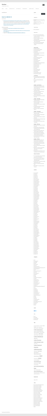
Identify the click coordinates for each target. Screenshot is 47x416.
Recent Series (42, 19)
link (34, 276)
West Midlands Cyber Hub (37, 63)
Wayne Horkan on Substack (37, 389)
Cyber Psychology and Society (38, 57)
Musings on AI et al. (36, 64)
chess (34, 265)
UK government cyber (36, 372)
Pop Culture (35, 68)
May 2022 (35, 217)
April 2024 (35, 203)
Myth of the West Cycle (37, 69)
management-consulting (37, 277)
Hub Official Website (39, 397)
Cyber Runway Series (37, 70)
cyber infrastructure (40, 331)
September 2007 (36, 248)
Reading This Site (11, 8)
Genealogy (37, 8)
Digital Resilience (36, 356)
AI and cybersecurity (37, 325)
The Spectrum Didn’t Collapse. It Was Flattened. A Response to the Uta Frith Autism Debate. (39, 159)
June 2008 (35, 238)
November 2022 (36, 216)
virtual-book (35, 300)
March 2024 (35, 204)
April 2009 (35, 227)
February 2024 (36, 205)
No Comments (4, 18)
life (34, 275)
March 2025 (35, 191)
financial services (36, 358)
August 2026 (35, 172)
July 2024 (35, 200)
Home (2, 8)
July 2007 (35, 250)
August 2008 (35, 236)
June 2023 (35, 214)
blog (34, 263)
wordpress (35, 302)
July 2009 (35, 224)
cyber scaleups (35, 343)
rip (34, 287)
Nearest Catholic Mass (37, 404)
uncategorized (36, 299)
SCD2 (40, 363)
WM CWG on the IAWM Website (38, 401)
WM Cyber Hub (18, 8)
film (34, 269)
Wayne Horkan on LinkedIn (37, 385)
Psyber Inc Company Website (38, 394)
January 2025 (35, 193)
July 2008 (35, 237)
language (35, 274)
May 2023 (35, 215)
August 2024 (35, 199)
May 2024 (35, 202)
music (34, 278)
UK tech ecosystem (42, 372)
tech (34, 297)
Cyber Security (35, 351)
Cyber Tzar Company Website (38, 391)
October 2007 (36, 247)
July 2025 (35, 187)
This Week (42, 20)
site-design (35, 289)
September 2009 (36, 222)
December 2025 (36, 181)
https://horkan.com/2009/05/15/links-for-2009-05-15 (16, 28)
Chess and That (36, 71)
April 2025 (35, 190)
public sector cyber (36, 363)
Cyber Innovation (36, 332)
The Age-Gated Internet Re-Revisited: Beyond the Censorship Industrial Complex (39, 43)
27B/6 (34, 406)
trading (35, 298)
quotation (35, 285)
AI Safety (41, 325)
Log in (35, 316)
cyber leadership (36, 333)
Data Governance (37, 353)
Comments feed (36, 318)
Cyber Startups (36, 352)
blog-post (35, 264)
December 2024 (36, 194)
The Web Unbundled (36, 48)
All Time (40, 21)
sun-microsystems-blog (39, 367)
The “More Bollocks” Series (37, 72)
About (6, 8)
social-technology (36, 292)
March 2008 (35, 241)
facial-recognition (36, 268)
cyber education (41, 328)
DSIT (41, 356)
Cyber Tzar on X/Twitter (37, 393)
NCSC (39, 358)
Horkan (4, 4)
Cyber (36, 397)
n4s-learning (35, 279)
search (35, 288)
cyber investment (41, 332)
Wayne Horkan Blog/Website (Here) (39, 384)
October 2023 (36, 210)
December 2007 (36, 245)
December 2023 (36, 207)
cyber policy (41, 333)
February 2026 (36, 179)
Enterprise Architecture (37, 58)
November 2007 (36, 246)
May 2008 (35, 239)
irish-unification (36, 273)
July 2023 (35, 213)
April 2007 (35, 253)
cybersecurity (38, 349)
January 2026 (35, 180)
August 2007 (35, 249)
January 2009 (35, 230)
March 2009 (35, 228)
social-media (35, 291)
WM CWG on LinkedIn (37, 402)
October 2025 (36, 183)
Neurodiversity (25, 8)
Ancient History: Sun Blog (37, 73)
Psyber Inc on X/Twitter (37, 396)
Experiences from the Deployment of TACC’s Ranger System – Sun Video (14, 20)
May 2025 (35, 189)
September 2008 (36, 235)
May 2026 (35, 176)
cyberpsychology (36, 266)
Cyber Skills (40, 351)
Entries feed (35, 317)
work (34, 303)
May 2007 (35, 252)
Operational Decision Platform (38, 49)
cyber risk (35, 338)
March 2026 (35, 178)
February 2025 (36, 192)
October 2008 (36, 234)
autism (43, 325)
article (35, 262)
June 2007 (35, 251)
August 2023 (35, 212)
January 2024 (35, 206)
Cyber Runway (37, 340)
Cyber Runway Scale (38, 342)
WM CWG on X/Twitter (37, 403)
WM (34, 397)
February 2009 (36, 229)
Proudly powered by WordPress (6, 412)
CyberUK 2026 (36, 51)
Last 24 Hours (38, 20)
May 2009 (35, 226)
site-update (35, 290)
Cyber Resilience (38, 336)
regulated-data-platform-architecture (39, 286)
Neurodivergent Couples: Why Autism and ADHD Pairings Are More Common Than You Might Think (39, 86)
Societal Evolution (36, 61)
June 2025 (35, 188)
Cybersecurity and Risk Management (39, 267)
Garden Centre (31, 8)
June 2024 (35, 201)
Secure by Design (36, 364)
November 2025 (36, 182)
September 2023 (36, 211)
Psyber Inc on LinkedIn (37, 395)
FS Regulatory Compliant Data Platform (39, 62)
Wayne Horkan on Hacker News (38, 390)
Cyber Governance (38, 329)
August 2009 (35, 223)
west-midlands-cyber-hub (37, 301)
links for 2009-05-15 (7, 17)
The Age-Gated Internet (37, 50)
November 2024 (36, 195)
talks (34, 296)
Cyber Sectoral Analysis (37, 60)
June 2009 (35, 225)
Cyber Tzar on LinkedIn (37, 392)
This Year (37, 21)
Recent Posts (39, 19)
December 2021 (36, 218)
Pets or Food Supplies (37, 405)
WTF (34, 304)
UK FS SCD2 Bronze (38, 371)
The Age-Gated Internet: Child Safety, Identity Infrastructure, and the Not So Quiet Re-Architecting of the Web (39, 133)
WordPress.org (36, 319)
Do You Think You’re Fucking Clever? (39, 34)
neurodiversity (36, 280)
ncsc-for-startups (36, 359)
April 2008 (35, 240)
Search (35, 12)
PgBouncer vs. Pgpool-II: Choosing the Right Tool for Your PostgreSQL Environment (39, 148)
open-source (35, 281)
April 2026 (35, 177)
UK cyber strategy (38, 369)
